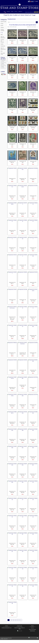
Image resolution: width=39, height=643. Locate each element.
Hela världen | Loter (3, 54)
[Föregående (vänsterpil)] (2, 642)
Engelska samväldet (2, 30)
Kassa (12, 11)
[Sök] (37, 22)
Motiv (2, 51)
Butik (4, 11)
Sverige (2, 23)
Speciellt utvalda (3, 21)
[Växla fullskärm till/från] (6, 640)
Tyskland (2, 27)
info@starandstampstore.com (6, 627)
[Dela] (11, 640)
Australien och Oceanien (2, 40)
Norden (2, 25)
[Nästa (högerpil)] (6, 642)
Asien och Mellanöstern (3, 37)
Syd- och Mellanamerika (3, 49)
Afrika (2, 34)
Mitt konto (20, 11)
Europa (2, 32)
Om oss (16, 11)
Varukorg (8, 11)
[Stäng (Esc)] (15, 640)
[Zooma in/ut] (2, 640)
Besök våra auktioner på (29, 12)
